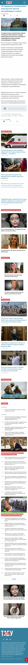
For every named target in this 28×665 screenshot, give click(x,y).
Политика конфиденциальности (7, 658)
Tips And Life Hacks (14, 619)
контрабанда (8, 114)
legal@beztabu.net (18, 654)
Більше (14, 579)
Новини (21, 115)
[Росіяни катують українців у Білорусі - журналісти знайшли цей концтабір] (14, 505)
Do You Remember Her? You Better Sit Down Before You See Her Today (14, 598)
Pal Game (14, 600)
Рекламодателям (18, 658)
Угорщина (15, 115)
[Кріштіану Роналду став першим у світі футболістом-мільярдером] (14, 444)
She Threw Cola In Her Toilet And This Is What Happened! (14, 617)
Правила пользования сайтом (7, 656)
